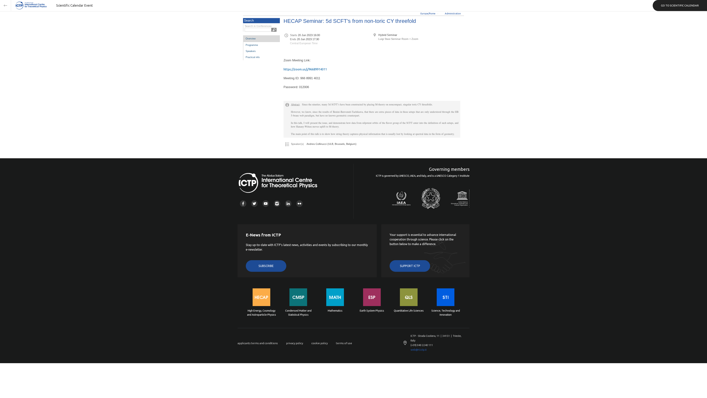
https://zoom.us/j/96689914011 (305, 69)
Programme (252, 45)
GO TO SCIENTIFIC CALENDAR (680, 5)
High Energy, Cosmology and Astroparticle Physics (261, 312)
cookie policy (319, 343)
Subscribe (266, 266)
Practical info (253, 57)
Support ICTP (410, 266)
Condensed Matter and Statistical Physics (298, 312)
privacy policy (294, 343)
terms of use (344, 343)
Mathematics (335, 310)
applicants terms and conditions (258, 343)
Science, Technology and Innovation (445, 312)
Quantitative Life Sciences (409, 310)
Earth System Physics (372, 310)
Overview (251, 38)
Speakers (251, 51)
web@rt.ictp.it (419, 349)
